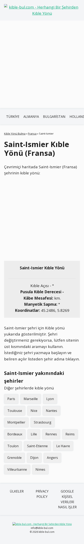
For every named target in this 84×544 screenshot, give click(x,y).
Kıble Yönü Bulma (14, 133)
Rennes (51, 434)
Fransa (32, 133)
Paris (11, 399)
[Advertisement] (42, 65)
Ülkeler (17, 491)
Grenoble (14, 457)
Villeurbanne (17, 469)
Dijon (34, 457)
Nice (34, 410)
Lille (34, 434)
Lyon (50, 399)
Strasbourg (42, 422)
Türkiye (12, 116)
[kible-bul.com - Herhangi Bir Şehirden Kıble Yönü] (42, 10)
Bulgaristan (54, 116)
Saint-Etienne (37, 446)
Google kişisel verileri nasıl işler (67, 499)
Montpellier (16, 422)
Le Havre (63, 446)
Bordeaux (14, 434)
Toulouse (14, 410)
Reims (70, 434)
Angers (52, 457)
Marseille (31, 399)
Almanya (31, 116)
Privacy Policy (42, 494)
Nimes (40, 469)
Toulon (13, 446)
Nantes (51, 410)
